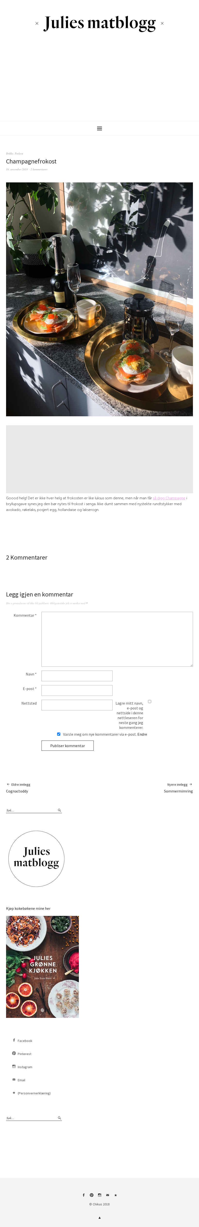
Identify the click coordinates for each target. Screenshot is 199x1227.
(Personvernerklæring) (34, 1093)
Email (21, 1080)
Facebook (25, 1041)
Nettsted (29, 703)
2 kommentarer (39, 169)
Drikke (9, 153)
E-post (30, 688)
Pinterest (24, 1054)
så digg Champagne (169, 498)
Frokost (19, 153)
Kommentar (25, 615)
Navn (31, 674)
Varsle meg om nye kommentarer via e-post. (104, 734)
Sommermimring (178, 787)
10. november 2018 (17, 169)
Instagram (25, 1067)
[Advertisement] (100, 80)
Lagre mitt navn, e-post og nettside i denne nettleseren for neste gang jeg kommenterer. (129, 715)
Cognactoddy (18, 787)
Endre (142, 734)
